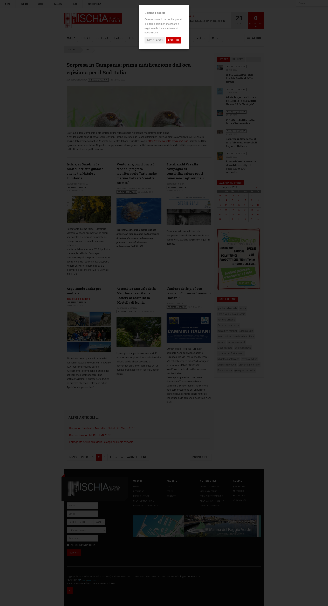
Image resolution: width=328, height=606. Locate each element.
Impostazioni (155, 40)
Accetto (173, 40)
